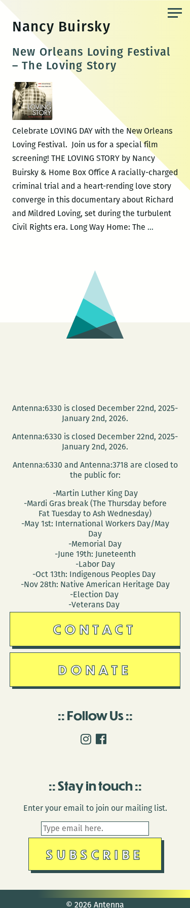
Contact (95, 629)
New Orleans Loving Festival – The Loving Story (91, 59)
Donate (95, 669)
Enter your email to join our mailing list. (95, 808)
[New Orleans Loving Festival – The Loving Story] (32, 117)
